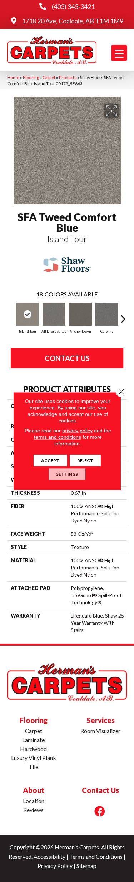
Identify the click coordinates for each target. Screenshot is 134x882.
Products (67, 77)
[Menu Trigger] (119, 53)
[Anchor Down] (80, 314)
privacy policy (77, 430)
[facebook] (99, 811)
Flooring (31, 77)
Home (13, 77)
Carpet (49, 77)
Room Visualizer (100, 730)
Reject (85, 460)
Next (123, 315)
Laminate (33, 739)
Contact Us (67, 358)
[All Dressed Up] (54, 314)
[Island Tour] (27, 314)
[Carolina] (107, 314)
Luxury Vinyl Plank (33, 757)
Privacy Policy (55, 865)
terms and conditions (57, 437)
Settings (67, 474)
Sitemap (86, 865)
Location (33, 800)
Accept (50, 460)
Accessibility (49, 856)
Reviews (33, 809)
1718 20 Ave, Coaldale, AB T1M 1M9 (72, 21)
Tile (33, 766)
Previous (10, 315)
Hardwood (33, 748)
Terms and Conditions (96, 856)
